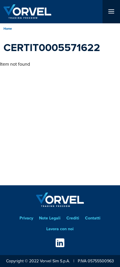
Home (7, 28)
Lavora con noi (60, 229)
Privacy (26, 218)
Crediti (72, 218)
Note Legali (50, 218)
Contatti (92, 218)
